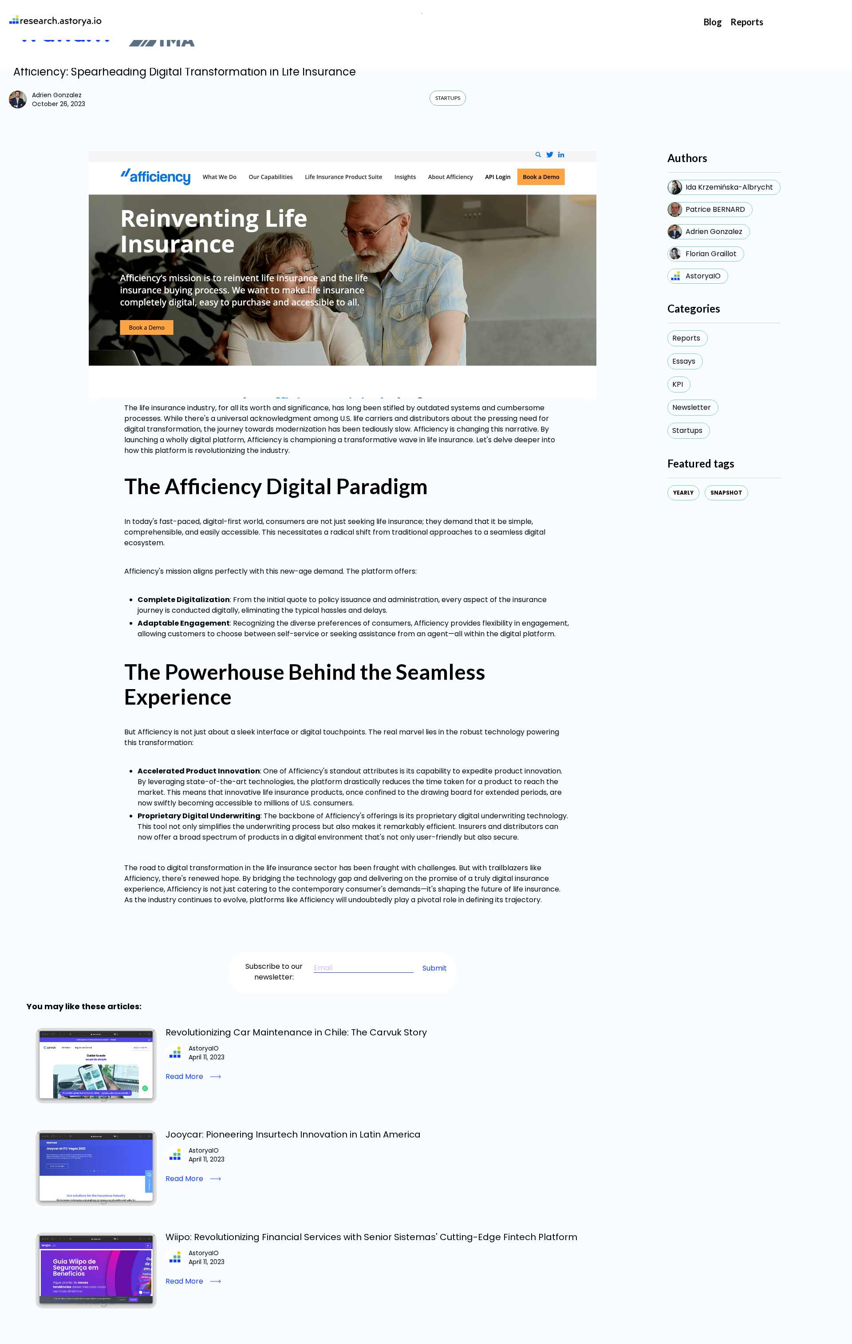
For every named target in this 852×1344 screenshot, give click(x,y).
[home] (53, 20)
